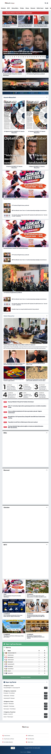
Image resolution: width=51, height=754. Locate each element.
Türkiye (22, 8)
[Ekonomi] (46, 470)
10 (23, 57)
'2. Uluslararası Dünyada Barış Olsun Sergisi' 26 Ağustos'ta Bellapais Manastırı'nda (43, 388)
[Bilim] (46, 432)
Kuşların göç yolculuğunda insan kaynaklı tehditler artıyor (43, 396)
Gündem (3, 8)
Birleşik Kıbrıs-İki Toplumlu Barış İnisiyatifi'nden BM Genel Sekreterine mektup (35, 637)
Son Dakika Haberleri (8, 742)
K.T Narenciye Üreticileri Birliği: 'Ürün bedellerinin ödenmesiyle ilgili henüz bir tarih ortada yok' (27, 388)
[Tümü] (46, 97)
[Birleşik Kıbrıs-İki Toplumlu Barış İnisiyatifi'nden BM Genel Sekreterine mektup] (37, 626)
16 (36, 57)
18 (40, 57)
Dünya (27, 8)
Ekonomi (33, 8)
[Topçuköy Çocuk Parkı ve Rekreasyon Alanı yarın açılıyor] (13, 626)
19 (43, 57)
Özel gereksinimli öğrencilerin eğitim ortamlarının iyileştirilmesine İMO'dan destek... (36, 616)
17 (38, 57)
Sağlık (46, 8)
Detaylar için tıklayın (25, 677)
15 (34, 57)
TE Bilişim (29, 752)
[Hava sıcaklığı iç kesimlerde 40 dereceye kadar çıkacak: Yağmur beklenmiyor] (13, 606)
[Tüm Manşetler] (46, 316)
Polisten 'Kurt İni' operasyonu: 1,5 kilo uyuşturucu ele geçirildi (12, 396)
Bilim (5, 433)
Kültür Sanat (40, 8)
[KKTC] (46, 544)
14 (32, 57)
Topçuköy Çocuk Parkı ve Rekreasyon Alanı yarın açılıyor (23, 422)
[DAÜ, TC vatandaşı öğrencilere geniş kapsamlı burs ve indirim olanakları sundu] (37, 586)
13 (29, 57)
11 (25, 57)
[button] (46, 84)
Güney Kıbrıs (15, 8)
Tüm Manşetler (31, 738)
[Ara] (45, 3)
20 (45, 57)
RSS (13, 747)
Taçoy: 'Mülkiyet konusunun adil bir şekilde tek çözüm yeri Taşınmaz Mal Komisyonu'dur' (11, 388)
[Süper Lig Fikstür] (46, 682)
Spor (5, 594)
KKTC (8, 8)
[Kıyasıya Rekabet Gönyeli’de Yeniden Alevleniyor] (13, 586)
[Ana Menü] (47, 3)
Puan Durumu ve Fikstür (9, 738)
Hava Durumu (7, 735)
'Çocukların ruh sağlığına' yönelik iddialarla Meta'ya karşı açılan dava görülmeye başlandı (27, 396)
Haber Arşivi (30, 742)
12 (27, 57)
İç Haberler (10, 392)
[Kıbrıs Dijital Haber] (9, 3)
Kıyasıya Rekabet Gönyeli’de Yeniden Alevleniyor (21, 401)
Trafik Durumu (31, 735)
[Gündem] (46, 507)
